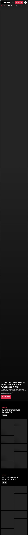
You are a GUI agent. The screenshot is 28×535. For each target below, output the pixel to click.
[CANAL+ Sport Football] (7, 494)
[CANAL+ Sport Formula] (7, 506)
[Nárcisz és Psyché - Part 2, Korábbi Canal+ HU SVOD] (20, 460)
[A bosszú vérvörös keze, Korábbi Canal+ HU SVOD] (20, 434)
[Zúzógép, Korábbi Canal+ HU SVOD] (7, 439)
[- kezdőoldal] (5, 2)
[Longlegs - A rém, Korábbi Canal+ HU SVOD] (20, 422)
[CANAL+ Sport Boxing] (20, 489)
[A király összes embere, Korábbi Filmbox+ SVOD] (7, 427)
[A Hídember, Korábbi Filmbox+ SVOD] (7, 452)
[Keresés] (13, 2)
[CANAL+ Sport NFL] (20, 514)
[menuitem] (4, 5)
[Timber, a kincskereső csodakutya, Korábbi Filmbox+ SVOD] (20, 447)
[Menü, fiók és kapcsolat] (25, 2)
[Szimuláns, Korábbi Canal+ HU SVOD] (7, 464)
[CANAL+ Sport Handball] (20, 502)
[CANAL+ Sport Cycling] (7, 519)
